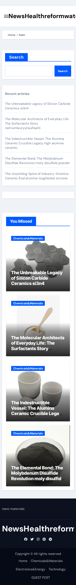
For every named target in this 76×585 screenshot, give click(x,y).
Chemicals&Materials (28, 238)
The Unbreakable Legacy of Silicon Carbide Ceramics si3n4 (36, 278)
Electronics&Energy (30, 569)
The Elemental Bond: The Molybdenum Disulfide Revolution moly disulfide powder (37, 160)
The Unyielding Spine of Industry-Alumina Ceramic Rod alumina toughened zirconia (37, 176)
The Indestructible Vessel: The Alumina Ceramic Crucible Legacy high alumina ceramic (34, 143)
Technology (57, 569)
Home (23, 561)
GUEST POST (40, 577)
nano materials (13, 509)
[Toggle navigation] (6, 16)
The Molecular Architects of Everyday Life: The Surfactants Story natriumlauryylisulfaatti (37, 123)
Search (16, 57)
